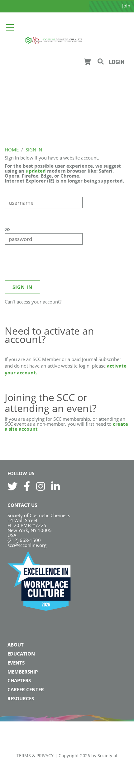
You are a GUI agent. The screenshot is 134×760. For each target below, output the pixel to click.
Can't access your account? (33, 302)
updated (36, 171)
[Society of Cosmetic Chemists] (53, 40)
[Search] (101, 62)
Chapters (19, 680)
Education (21, 654)
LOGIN (116, 62)
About (15, 645)
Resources (20, 698)
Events (16, 663)
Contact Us (22, 505)
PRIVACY (45, 755)
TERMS (24, 755)
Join (126, 5)
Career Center (25, 689)
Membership (22, 672)
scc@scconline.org (26, 545)
